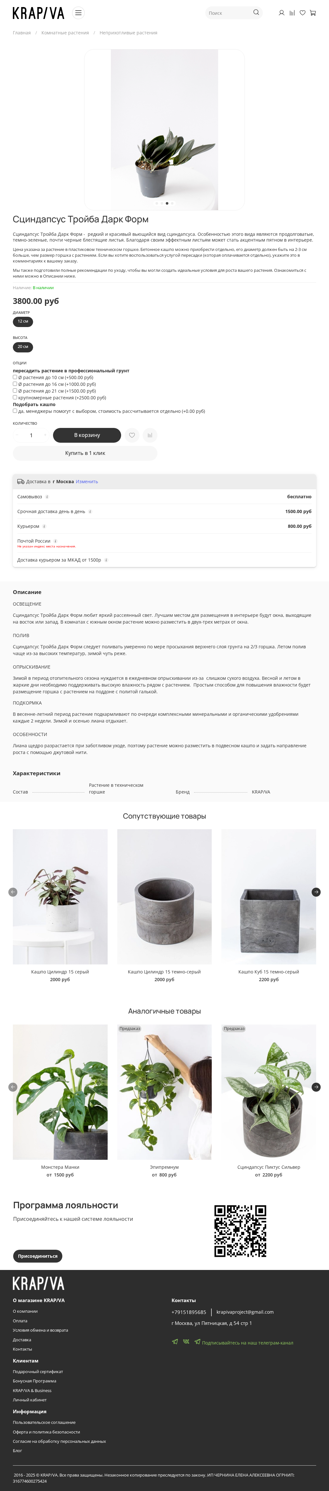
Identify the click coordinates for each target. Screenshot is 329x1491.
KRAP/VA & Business (32, 1390)
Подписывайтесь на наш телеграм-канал (247, 1343)
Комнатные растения (65, 33)
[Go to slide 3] (167, 203)
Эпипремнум (164, 1167)
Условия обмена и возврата (40, 1330)
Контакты (22, 1349)
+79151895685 (189, 1312)
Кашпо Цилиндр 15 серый (60, 972)
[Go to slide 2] (162, 203)
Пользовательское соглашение (44, 1422)
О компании (25, 1311)
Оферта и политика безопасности (46, 1432)
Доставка (22, 1340)
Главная (22, 33)
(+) (55, 377)
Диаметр (21, 312)
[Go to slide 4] (172, 203)
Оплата (20, 1321)
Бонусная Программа (34, 1381)
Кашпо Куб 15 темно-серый (268, 972)
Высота (20, 337)
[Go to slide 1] (157, 203)
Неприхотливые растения (128, 33)
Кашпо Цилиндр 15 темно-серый (164, 972)
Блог (17, 1450)
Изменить (87, 481)
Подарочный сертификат (38, 1371)
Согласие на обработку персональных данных (59, 1441)
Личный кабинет (30, 1400)
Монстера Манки (60, 1167)
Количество (25, 423)
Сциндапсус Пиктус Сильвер (268, 1167)
